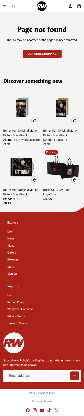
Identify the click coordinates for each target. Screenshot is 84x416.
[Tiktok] (49, 410)
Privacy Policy (16, 316)
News (10, 238)
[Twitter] (56, 410)
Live (9, 231)
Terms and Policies (42, 401)
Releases (13, 259)
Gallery (11, 252)
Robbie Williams (46, 393)
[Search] (13, 6)
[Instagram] (34, 410)
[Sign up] (74, 375)
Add (38, 120)
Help (10, 295)
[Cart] (79, 6)
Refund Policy (16, 302)
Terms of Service (17, 323)
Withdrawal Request (20, 309)
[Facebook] (27, 410)
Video (10, 245)
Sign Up (12, 273)
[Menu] (4, 6)
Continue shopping (42, 53)
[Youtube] (42, 410)
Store (10, 266)
